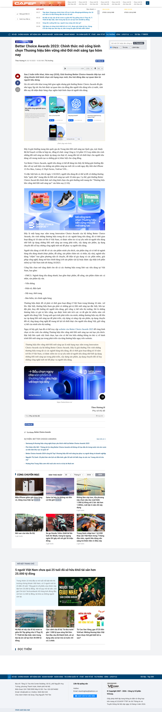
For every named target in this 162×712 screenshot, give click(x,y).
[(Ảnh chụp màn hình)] (64, 118)
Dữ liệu (137, 34)
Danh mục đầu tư (24, 19)
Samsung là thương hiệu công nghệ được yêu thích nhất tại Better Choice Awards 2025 (57, 443)
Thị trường (49, 61)
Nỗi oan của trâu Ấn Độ (25, 533)
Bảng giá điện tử (24, 14)
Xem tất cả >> (101, 439)
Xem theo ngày (55, 475)
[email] (17, 89)
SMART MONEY (69, 34)
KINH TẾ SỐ (101, 34)
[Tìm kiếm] (138, 43)
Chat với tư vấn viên (86, 696)
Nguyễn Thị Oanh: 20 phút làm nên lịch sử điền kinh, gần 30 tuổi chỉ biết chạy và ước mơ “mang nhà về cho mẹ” (65, 458)
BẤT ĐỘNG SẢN (35, 34)
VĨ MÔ (93, 34)
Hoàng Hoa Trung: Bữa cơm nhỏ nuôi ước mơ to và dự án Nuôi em (50, 464)
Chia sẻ (100, 61)
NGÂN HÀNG (58, 34)
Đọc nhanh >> (91, 9)
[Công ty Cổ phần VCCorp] (127, 685)
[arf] (64, 418)
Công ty (115, 47)
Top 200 (150, 677)
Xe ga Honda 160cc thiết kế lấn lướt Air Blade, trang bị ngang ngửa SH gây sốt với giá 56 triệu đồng (59, 537)
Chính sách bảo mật (22, 710)
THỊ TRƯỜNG (110, 34)
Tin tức (125, 47)
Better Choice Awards (42, 432)
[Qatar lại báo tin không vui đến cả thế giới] (60, 486)
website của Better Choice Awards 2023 (76, 329)
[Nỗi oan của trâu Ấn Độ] (29, 522)
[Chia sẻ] (17, 82)
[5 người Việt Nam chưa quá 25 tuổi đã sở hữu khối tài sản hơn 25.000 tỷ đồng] (81, 591)
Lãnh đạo (135, 47)
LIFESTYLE (125, 34)
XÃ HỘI (14, 34)
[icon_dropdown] (147, 3)
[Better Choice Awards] (24, 41)
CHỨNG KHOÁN (23, 34)
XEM (100, 475)
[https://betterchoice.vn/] (64, 383)
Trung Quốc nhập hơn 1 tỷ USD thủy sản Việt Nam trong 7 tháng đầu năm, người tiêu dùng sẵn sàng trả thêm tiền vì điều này (90, 537)
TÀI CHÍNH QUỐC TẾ (83, 34)
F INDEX (145, 34)
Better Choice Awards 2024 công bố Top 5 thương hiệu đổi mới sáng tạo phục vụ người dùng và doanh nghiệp (66, 454)
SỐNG (118, 34)
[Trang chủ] (9, 34)
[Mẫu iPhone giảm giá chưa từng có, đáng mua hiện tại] (29, 486)
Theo (64, 416)
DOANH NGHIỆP (47, 34)
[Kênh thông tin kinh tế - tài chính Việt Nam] (39, 3)
